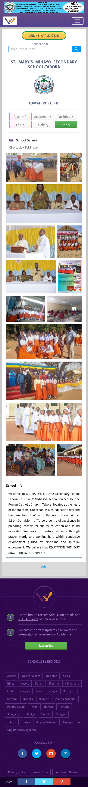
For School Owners (67, 772)
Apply (66, 125)
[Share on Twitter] (44, 781)
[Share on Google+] (61, 781)
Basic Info (21, 116)
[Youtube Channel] (65, 753)
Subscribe (46, 645)
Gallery (43, 125)
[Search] (76, 49)
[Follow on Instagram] (51, 753)
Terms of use (40, 772)
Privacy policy (17, 772)
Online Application (44, 35)
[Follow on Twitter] (36, 753)
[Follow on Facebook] (22, 753)
